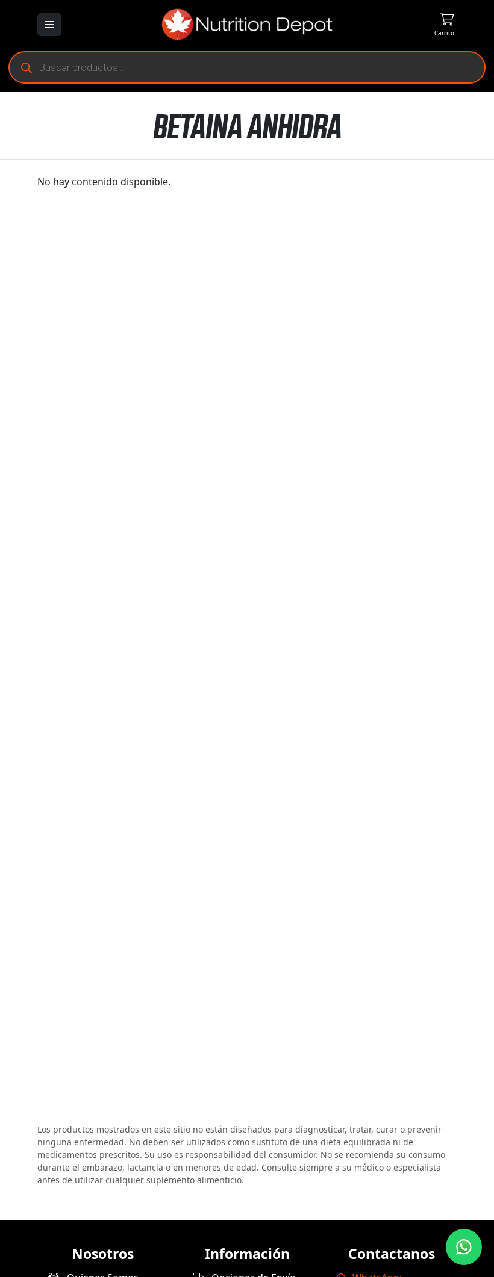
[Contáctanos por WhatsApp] (464, 1247)
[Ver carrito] (422, 24)
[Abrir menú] (49, 24)
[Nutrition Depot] (247, 23)
